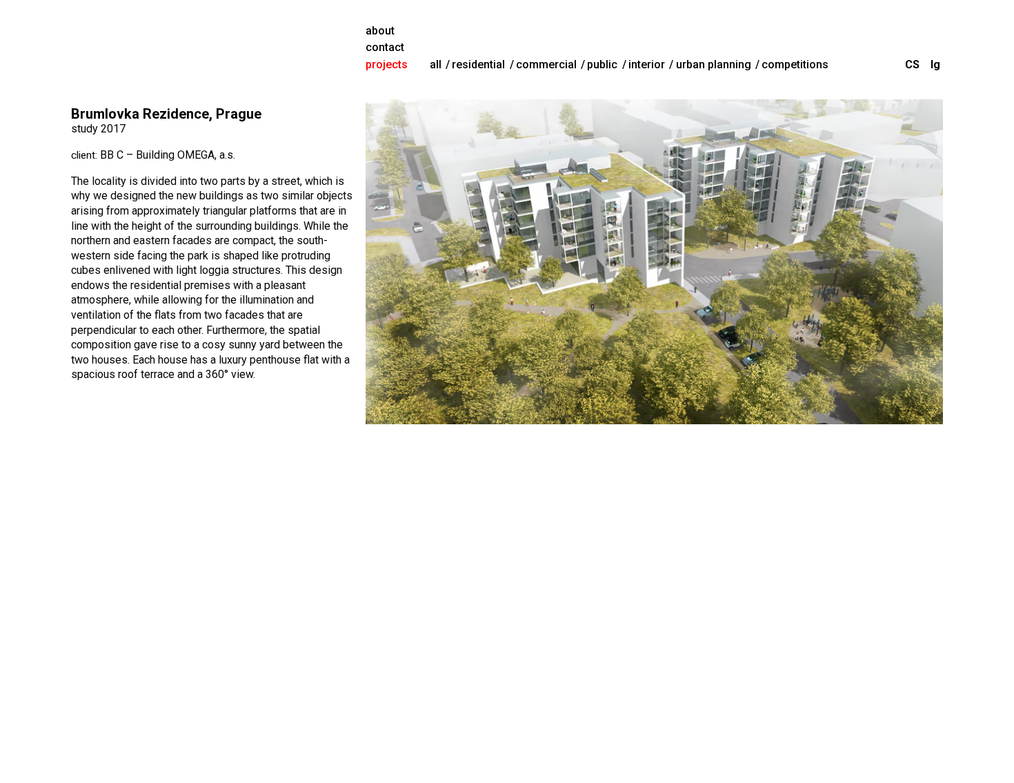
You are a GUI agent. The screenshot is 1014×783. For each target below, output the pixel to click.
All (435, 64)
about (380, 30)
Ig (935, 64)
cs (912, 64)
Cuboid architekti (213, 48)
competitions (795, 64)
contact (385, 47)
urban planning (713, 64)
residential (478, 64)
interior (646, 64)
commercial (546, 64)
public (602, 64)
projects (387, 64)
